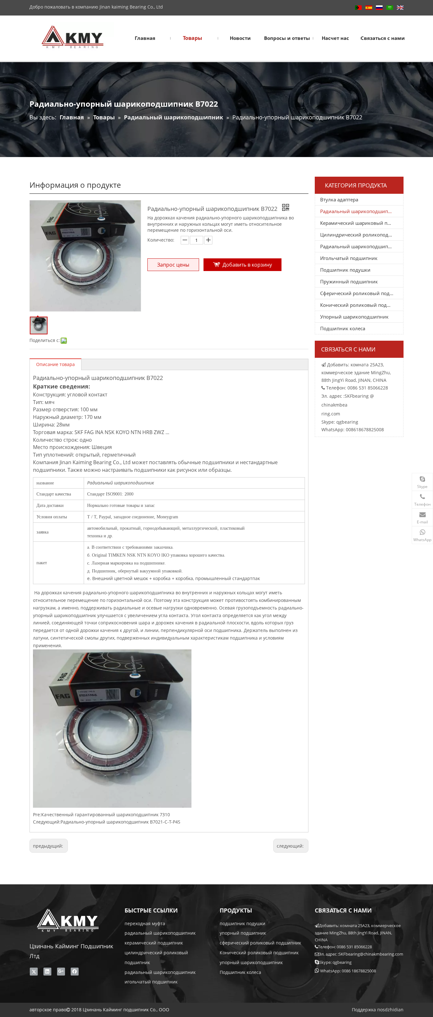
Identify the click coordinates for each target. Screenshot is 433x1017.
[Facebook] (75, 971)
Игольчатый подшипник (349, 258)
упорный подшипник (243, 933)
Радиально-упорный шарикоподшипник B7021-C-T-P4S (120, 822)
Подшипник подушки (345, 270)
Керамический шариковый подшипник (361, 223)
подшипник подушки (242, 923)
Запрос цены (173, 264)
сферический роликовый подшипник (260, 943)
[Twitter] (34, 971)
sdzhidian (393, 1010)
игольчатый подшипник (151, 982)
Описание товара (55, 364)
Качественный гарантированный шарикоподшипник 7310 (105, 815)
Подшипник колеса (342, 328)
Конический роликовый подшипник (361, 305)
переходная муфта (145, 923)
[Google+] (61, 971)
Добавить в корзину (247, 264)
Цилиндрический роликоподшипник (361, 234)
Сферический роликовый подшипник (361, 293)
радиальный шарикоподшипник (160, 933)
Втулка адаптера (339, 199)
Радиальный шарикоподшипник (358, 211)
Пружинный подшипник (349, 281)
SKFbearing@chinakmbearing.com (371, 954)
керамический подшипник (154, 943)
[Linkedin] (47, 971)
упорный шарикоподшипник (251, 962)
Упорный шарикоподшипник (354, 316)
